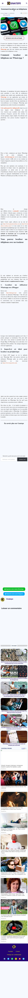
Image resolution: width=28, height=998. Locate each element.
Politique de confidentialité (14, 954)
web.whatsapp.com (9, 157)
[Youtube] (20, 959)
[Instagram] (16, 959)
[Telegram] (24, 959)
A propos (10, 951)
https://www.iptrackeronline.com (11, 224)
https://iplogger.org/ (11, 293)
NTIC (9, 15)
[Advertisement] (14, 74)
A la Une (6, 15)
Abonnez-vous (22, 459)
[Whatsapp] (12, 959)
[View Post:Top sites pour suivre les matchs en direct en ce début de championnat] (14, 671)
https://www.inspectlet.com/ (10, 363)
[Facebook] (5, 959)
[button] (2, 3)
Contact (18, 951)
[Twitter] (8, 959)
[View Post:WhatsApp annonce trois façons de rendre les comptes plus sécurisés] (14, 737)
